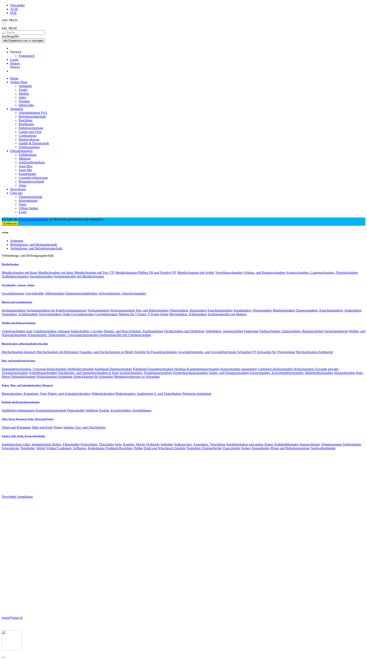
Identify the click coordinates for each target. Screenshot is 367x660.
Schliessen (10, 223)
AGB (14, 9)
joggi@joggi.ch (12, 617)
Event (23, 212)
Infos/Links (26, 105)
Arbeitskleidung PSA (33, 112)
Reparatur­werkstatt (31, 181)
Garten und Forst (30, 132)
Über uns (16, 193)
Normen (24, 101)
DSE (13, 13)
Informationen (28, 200)
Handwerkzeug (29, 139)
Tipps (22, 185)
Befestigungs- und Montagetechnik (33, 244)
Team (22, 204)
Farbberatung (28, 155)
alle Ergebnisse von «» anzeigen (23, 40)
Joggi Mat (25, 170)
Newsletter (17, 5)
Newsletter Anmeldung (17, 496)
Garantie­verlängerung (33, 177)
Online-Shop (18, 82)
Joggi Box (25, 166)
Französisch (27, 56)
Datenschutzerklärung (33, 219)
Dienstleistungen (21, 151)
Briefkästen (26, 124)
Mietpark (25, 158)
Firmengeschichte (30, 197)
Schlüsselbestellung (32, 162)
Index (22, 97)
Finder (23, 90)
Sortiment (25, 86)
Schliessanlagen (29, 147)
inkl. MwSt (9, 28)
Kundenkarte (27, 174)
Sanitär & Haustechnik (34, 143)
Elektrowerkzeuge (31, 128)
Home (14, 78)
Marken (24, 93)
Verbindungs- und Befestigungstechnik (36, 248)
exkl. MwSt (9, 20)
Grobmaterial (27, 135)
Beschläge (25, 120)
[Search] (3, 33)
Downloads (18, 189)
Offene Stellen (28, 208)
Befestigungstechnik (32, 116)
